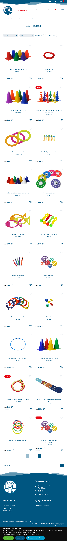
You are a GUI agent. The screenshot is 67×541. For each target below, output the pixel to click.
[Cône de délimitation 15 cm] (18, 55)
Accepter (8, 538)
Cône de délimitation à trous (49, 358)
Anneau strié (49, 69)
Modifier (20, 538)
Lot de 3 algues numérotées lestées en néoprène (49, 400)
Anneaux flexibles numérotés (18, 440)
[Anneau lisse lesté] (18, 138)
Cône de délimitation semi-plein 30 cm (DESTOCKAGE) (49, 111)
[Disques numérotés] (49, 179)
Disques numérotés (49, 193)
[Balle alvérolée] (49, 261)
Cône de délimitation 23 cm (18, 110)
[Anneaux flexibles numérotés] (18, 427)
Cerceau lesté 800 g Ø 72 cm (17, 358)
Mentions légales (8, 521)
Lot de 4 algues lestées (49, 234)
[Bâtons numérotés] (18, 261)
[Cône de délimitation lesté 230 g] (18, 179)
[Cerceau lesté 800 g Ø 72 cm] (18, 344)
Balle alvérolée (49, 275)
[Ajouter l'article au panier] (61, 79)
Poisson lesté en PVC (18, 234)
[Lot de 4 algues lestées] (49, 220)
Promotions (50, 35)
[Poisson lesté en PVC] (18, 220)
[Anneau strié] (49, 55)
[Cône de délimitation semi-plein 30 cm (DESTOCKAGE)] (49, 96)
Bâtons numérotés (18, 275)
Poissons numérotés (18, 317)
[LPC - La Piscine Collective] (8, 10)
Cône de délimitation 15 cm (18, 69)
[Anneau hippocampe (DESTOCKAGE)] (18, 385)
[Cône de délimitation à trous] (49, 344)
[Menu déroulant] (62, 465)
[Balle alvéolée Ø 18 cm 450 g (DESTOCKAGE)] (49, 427)
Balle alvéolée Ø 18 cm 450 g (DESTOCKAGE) (49, 441)
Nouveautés (38, 35)
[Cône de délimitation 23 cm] (18, 96)
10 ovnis (49, 317)
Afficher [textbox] (6, 35)
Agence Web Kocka (59, 525)
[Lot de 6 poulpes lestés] (49, 138)
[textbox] (26, 35)
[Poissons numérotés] (18, 303)
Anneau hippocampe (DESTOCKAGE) (18, 399)
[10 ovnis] (49, 303)
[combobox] (10, 35)
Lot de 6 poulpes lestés (49, 152)
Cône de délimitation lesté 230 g (18, 193)
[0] (61, 2)
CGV (30, 521)
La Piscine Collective (42, 505)
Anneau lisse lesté (18, 152)
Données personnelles (21, 521)
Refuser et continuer (35, 538)
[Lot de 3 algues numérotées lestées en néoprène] (49, 385)
